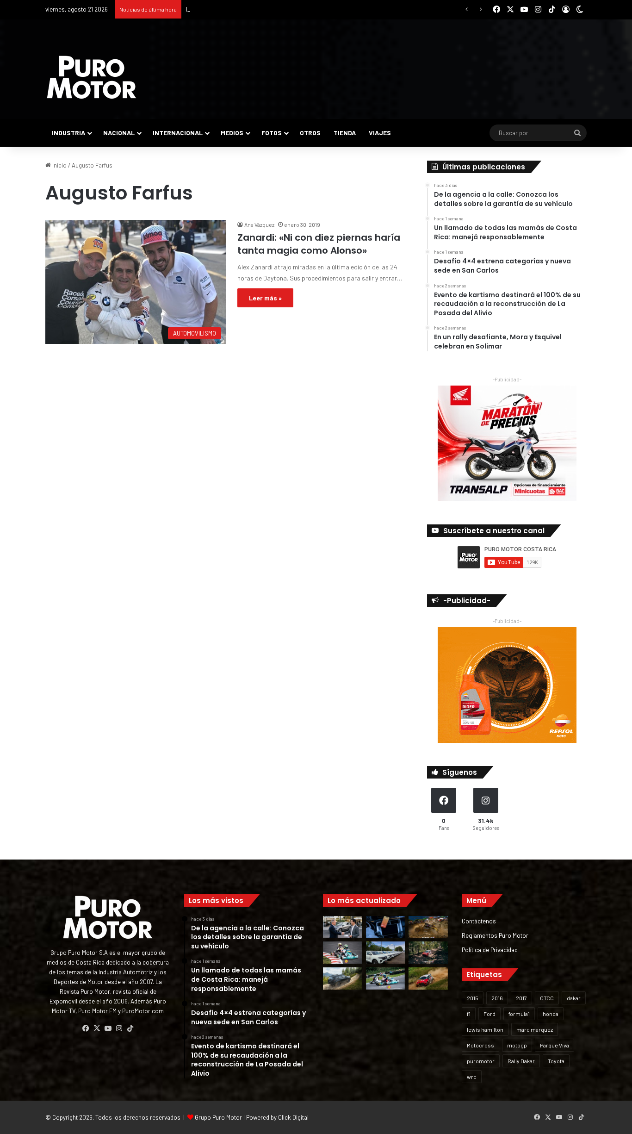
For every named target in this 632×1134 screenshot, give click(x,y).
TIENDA (345, 133)
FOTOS (271, 133)
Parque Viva (554, 1045)
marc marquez (534, 1029)
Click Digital (293, 1117)
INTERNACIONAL (178, 133)
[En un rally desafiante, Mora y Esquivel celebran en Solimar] (428, 952)
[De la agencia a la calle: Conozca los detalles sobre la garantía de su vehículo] (342, 927)
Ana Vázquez (259, 224)
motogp (517, 1045)
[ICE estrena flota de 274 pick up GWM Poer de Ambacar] (385, 952)
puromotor (481, 1061)
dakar (574, 998)
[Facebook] (85, 1028)
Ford (489, 1013)
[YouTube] (107, 1028)
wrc (472, 1076)
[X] (96, 1028)
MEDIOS (232, 133)
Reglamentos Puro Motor (495, 935)
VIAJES (380, 133)
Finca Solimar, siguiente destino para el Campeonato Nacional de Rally (279, 9)
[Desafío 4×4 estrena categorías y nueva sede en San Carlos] (428, 927)
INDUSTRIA (68, 133)
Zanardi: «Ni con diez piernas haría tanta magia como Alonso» (318, 244)
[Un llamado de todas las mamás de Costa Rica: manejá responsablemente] (385, 927)
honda (550, 1013)
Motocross (480, 1045)
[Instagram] (118, 1028)
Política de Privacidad (490, 949)
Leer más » (265, 298)
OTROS (310, 133)
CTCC (547, 998)
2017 (521, 998)
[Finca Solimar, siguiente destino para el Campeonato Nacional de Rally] (428, 978)
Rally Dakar (521, 1061)
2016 (497, 998)
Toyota (556, 1061)
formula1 (519, 1013)
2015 (472, 998)
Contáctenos (479, 921)
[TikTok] (130, 1028)
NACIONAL (119, 133)
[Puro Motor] (91, 77)
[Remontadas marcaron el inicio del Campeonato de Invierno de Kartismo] (385, 978)
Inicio (59, 165)
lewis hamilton (485, 1029)
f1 (469, 1013)
